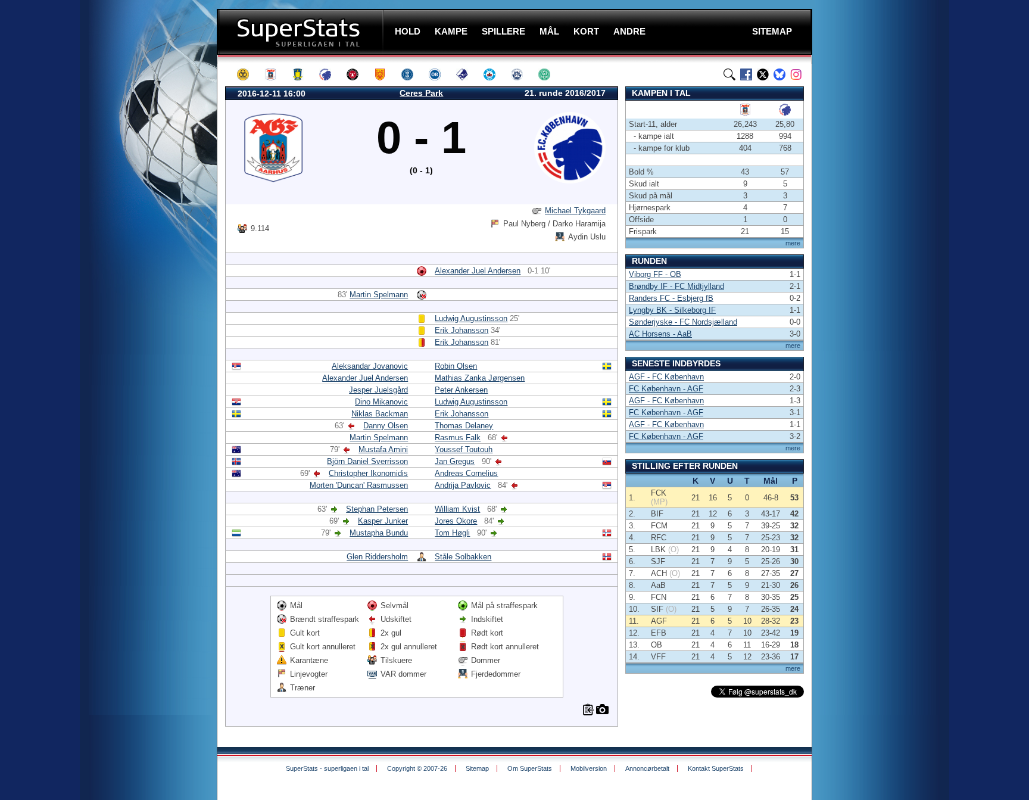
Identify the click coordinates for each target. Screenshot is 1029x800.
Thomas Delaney (464, 425)
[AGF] (275, 74)
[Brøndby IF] (303, 74)
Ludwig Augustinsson (471, 318)
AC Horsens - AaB (660, 333)
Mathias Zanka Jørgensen (480, 377)
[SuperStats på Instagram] (796, 74)
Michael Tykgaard (575, 210)
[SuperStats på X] (763, 74)
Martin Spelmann (379, 294)
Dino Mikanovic (381, 401)
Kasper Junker (383, 520)
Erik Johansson (461, 330)
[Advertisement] (145, 235)
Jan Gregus (455, 461)
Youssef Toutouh (463, 449)
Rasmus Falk (458, 437)
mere (792, 243)
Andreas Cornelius (466, 473)
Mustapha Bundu (379, 532)
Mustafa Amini (383, 449)
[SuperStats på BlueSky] (779, 74)
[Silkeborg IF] (495, 74)
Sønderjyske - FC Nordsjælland (683, 321)
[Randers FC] (467, 74)
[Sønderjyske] (522, 74)
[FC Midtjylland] (358, 74)
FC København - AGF (666, 388)
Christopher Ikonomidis (368, 473)
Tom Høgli (452, 532)
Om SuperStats (529, 768)
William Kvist (457, 509)
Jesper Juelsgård (378, 389)
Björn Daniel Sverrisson (367, 461)
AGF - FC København (666, 376)
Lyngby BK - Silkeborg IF (672, 310)
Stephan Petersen (377, 509)
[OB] (440, 74)
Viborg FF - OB (655, 274)
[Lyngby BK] (412, 74)
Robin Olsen (456, 366)
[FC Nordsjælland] (385, 74)
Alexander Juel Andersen (477, 270)
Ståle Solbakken (463, 556)
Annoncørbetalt (647, 768)
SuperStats (301, 32)
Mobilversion (588, 768)
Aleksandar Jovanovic (370, 366)
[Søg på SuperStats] (729, 74)
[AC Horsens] (248, 74)
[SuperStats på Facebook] (746, 74)
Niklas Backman (379, 413)
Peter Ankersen (461, 389)
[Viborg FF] (549, 74)
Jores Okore (456, 520)
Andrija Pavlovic (463, 485)
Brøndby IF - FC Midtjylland (676, 286)
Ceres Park (421, 93)
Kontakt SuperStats (716, 768)
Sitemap (477, 768)
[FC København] (330, 74)
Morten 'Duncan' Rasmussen (359, 485)
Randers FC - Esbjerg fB (671, 298)
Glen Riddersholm (377, 556)
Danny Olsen (385, 425)
